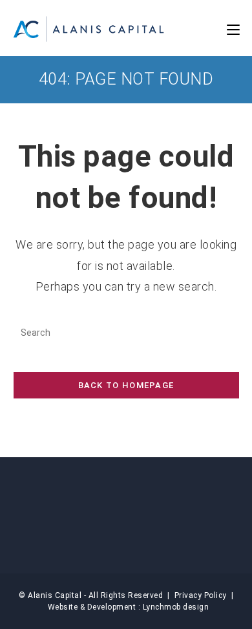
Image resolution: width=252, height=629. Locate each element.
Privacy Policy (200, 595)
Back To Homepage (126, 385)
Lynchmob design (176, 607)
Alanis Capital (54, 595)
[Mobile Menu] (233, 29)
